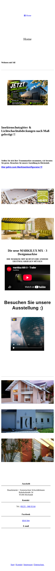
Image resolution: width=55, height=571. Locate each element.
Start (12, 565)
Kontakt (19, 565)
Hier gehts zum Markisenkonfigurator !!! (21, 167)
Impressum (28, 565)
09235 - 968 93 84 (27, 506)
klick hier (26, 520)
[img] (27, 39)
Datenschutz (39, 565)
